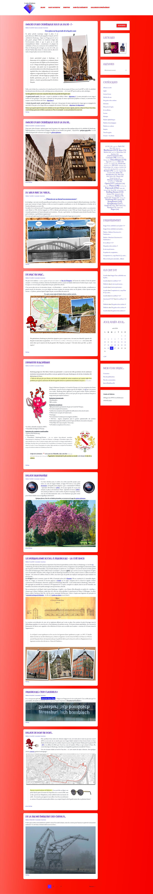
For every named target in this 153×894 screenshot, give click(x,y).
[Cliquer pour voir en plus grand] (115, 48)
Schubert (110, 194)
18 (108, 345)
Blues (122, 150)
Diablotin (105, 284)
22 (121, 345)
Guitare (114, 163)
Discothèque (118, 159)
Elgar (108, 161)
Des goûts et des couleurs (109, 100)
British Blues (121, 152)
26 (111, 348)
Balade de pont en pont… (39, 732)
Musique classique (114, 180)
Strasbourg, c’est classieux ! (42, 692)
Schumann (119, 194)
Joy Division (122, 169)
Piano (114, 185)
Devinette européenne (38, 362)
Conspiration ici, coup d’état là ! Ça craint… (114, 255)
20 (115, 345)
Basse (112, 148)
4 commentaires (37, 736)
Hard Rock (107, 165)
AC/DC (108, 146)
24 (105, 348)
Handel (121, 163)
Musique (105, 116)
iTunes (107, 169)
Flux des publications (108, 377)
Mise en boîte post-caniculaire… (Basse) (113, 259)
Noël (119, 181)
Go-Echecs (107, 163)
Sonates (115, 197)
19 (111, 345)
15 (121, 342)
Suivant (92, 886)
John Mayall (114, 169)
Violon (120, 207)
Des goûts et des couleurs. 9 (110, 246)
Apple (105, 91)
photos (27, 182)
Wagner (115, 209)
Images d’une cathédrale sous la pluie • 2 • (49, 24)
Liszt (116, 171)
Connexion (106, 373)
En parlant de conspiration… (110, 252)
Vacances (111, 207)
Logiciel (122, 171)
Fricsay (114, 161)
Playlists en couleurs (108, 126)
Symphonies (114, 203)
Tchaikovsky (109, 205)
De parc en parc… (35, 274)
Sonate (107, 197)
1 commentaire (37, 125)
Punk (122, 188)
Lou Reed (111, 172)
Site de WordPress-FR (109, 383)
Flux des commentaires (109, 380)
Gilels (120, 161)
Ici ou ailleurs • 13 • (108, 243)
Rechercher (121, 25)
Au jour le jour (45, 27)
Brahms (107, 152)
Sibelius (119, 196)
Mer (121, 174)
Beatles (118, 148)
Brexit (114, 152)
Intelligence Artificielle (120, 167)
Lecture (105, 113)
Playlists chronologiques (109, 123)
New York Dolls (111, 181)
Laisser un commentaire (38, 27)
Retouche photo (121, 190)
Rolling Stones (114, 192)
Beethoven (111, 150)
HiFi (115, 165)
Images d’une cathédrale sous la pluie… (48, 122)
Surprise (105, 129)
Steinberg (122, 197)
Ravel (113, 190)
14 (118, 342)
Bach (121, 146)
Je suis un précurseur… (109, 249)
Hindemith (122, 165)
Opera (109, 183)
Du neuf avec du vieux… (38, 192)
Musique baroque (115, 178)
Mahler (119, 172)
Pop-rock (112, 188)
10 (105, 342)
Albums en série (107, 88)
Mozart (119, 176)
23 (125, 345)
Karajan (108, 171)
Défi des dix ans (107, 97)
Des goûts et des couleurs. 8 (118, 304)
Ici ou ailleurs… (107, 110)
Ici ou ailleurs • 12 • (116, 296)
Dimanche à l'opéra (108, 107)
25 (108, 348)
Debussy (107, 160)
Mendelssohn (111, 174)
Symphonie (115, 201)
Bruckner (114, 154)
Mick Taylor (111, 176)
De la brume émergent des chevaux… (46, 816)
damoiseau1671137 (108, 299)
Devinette (42, 365)
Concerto (111, 157)
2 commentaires (37, 278)
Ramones (107, 190)
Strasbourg (27, 112)
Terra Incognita (107, 132)
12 (111, 342)
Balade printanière (36, 475)
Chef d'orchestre (114, 156)
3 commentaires (37, 561)
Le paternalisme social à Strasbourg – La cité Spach (55, 558)
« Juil (104, 356)
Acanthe (105, 275)
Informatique (108, 167)
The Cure (120, 205)
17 (105, 345)
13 (115, 342)
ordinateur (120, 183)
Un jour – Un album (108, 136)
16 (125, 342)
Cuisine (120, 157)
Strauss (120, 199)
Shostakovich (110, 196)
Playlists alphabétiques (109, 120)
